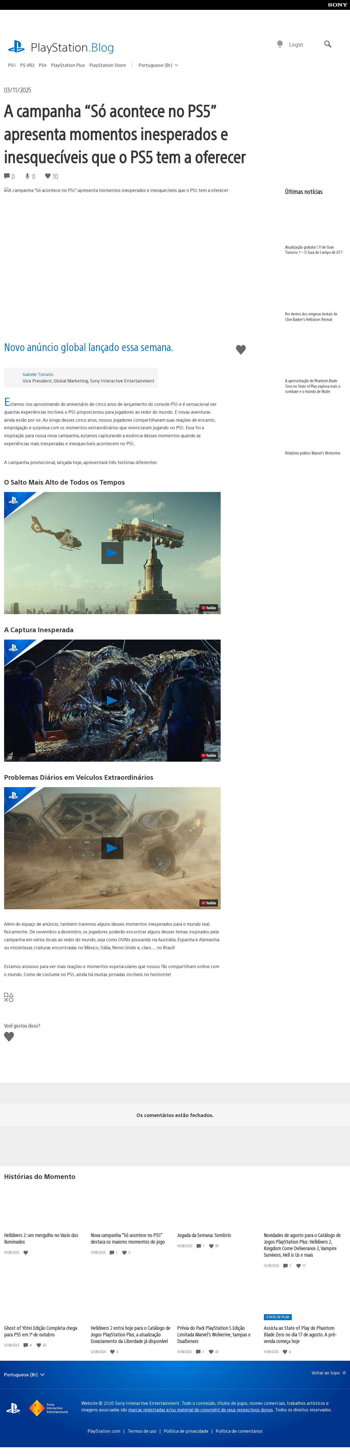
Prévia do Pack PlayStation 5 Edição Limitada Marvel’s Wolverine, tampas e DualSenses (213, 1334)
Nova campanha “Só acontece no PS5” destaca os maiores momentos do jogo (128, 1238)
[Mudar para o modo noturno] (280, 44)
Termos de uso (142, 1431)
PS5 (12, 65)
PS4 (43, 65)
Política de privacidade (186, 1431)
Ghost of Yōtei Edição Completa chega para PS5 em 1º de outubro (40, 1331)
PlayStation (72, 46)
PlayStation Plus (68, 65)
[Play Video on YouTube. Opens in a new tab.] (208, 607)
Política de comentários (239, 1431)
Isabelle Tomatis (38, 374)
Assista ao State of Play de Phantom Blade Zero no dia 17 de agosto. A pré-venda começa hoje (300, 1334)
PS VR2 (27, 65)
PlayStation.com (104, 1431)
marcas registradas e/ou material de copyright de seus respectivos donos (200, 1409)
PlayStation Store (107, 65)
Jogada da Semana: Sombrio (204, 1235)
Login (296, 44)
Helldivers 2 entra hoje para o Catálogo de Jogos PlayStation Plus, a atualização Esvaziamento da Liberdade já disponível (130, 1334)
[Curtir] (26, 1252)
